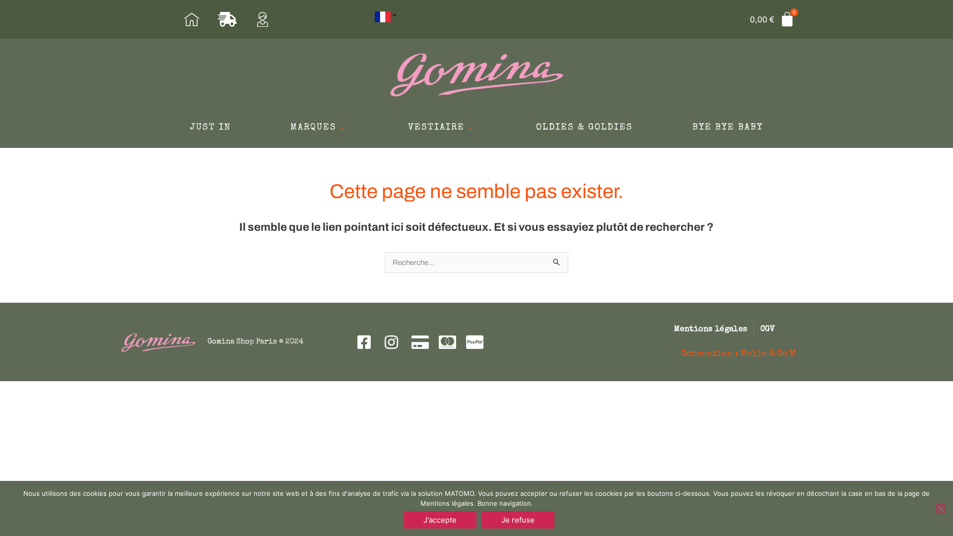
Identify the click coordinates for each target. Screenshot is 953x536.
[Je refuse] (941, 509)
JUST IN (210, 127)
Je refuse (518, 520)
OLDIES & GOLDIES (584, 127)
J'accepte (440, 520)
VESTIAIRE (436, 127)
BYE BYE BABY (727, 127)
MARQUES (313, 127)
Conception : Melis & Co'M (738, 353)
